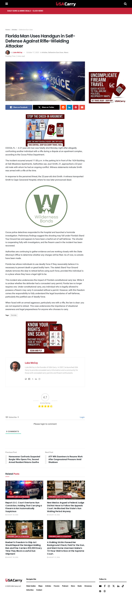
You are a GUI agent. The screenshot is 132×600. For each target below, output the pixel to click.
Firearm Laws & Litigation (18, 497)
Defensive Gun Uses (26, 29)
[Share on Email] (82, 107)
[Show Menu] (6, 4)
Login (82, 417)
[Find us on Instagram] (109, 586)
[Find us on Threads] (105, 591)
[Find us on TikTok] (123, 586)
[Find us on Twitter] (113, 586)
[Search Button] (125, 4)
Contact (39, 590)
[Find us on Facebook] (104, 586)
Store (73, 586)
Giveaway (88, 586)
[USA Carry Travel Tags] (45, 130)
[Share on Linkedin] (69, 107)
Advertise (30, 590)
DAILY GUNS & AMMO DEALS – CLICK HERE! (25, 10)
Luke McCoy (17, 52)
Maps (40, 586)
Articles (14, 29)
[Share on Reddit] (63, 107)
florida (13, 315)
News (66, 52)
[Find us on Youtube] (100, 586)
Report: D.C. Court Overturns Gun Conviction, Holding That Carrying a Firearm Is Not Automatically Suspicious (23, 507)
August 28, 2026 (12, 515)
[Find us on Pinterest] (100, 591)
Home (7, 29)
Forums (56, 586)
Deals (80, 586)
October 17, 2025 (32, 52)
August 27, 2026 (54, 557)
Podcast (65, 586)
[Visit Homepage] (66, 3)
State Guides (31, 586)
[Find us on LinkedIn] (118, 586)
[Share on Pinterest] (76, 107)
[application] (45, 206)
